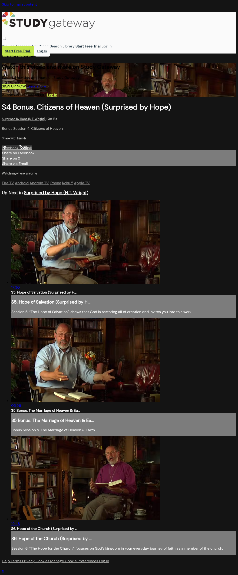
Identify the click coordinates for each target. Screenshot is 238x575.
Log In (107, 46)
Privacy (29, 560)
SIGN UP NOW (14, 86)
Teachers (23, 46)
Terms (16, 560)
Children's (40, 46)
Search (56, 46)
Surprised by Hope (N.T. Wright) (24, 119)
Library (69, 46)
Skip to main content (19, 4)
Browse (8, 46)
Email (27, 147)
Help (6, 560)
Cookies (43, 560)
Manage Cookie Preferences (74, 560)
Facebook (10, 147)
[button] (4, 38)
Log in (52, 94)
